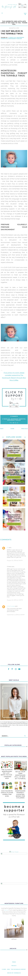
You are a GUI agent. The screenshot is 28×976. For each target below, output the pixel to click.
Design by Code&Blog (14, 972)
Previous (24, 428)
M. (7, 547)
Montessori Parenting (18, 419)
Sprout (6, 910)
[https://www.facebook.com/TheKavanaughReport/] (8, 669)
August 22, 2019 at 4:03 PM (15, 600)
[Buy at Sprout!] (14, 937)
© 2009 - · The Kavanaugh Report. (14, 969)
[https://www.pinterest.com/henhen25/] (12, 669)
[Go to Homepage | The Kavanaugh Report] (14, 9)
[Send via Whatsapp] (17, 422)
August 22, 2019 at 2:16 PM (15, 560)
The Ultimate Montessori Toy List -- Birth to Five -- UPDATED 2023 (7, 774)
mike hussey (11, 606)
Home (12, 428)
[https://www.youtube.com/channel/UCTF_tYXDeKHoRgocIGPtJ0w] (19, 669)
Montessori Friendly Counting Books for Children (20, 794)
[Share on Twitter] (13, 422)
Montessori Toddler (15, 38)
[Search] (25, 735)
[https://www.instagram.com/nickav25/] (16, 669)
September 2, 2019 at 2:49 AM (15, 614)
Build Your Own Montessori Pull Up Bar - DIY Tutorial (20, 775)
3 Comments (14, 416)
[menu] (1, 13)
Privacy (14, 965)
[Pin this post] (10, 422)
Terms (14, 962)
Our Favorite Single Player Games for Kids (7, 793)
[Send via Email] (15, 422)
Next (2, 428)
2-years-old (12, 37)
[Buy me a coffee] (14, 398)
